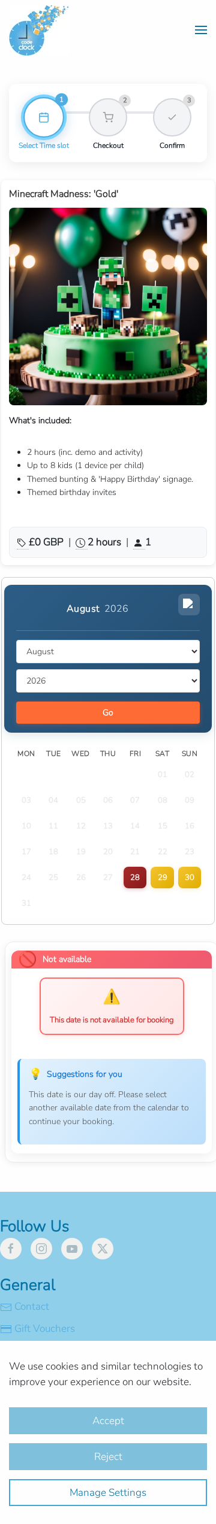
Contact (31, 1306)
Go (108, 712)
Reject (108, 1457)
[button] (201, 30)
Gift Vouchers (44, 1328)
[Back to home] (39, 30)
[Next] (189, 604)
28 (135, 877)
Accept (108, 1421)
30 (189, 877)
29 (162, 877)
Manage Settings (108, 1492)
